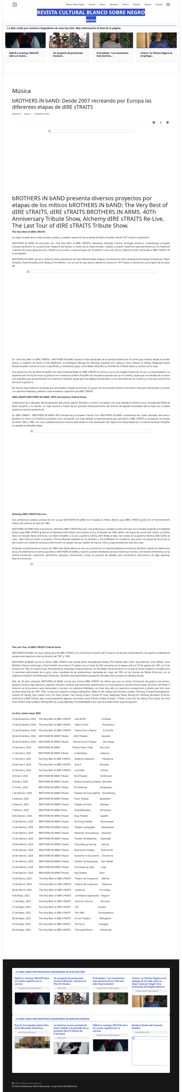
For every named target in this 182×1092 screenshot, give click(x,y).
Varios (102, 4)
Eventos (159, 4)
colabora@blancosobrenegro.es (27, 1083)
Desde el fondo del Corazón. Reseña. (147, 1027)
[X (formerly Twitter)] (160, 122)
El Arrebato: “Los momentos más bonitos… (112, 54)
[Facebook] (153, 122)
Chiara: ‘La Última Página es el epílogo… (156, 54)
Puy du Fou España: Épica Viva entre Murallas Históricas (32, 1027)
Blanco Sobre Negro (75, 4)
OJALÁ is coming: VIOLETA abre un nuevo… (23, 54)
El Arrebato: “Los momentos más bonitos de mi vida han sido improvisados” (108, 981)
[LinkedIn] (167, 122)
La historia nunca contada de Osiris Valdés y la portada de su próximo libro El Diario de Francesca (71, 1029)
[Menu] (168, 4)
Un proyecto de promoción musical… (68, 54)
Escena (92, 4)
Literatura (113, 4)
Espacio (136, 4)
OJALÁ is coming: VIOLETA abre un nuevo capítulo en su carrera (32, 981)
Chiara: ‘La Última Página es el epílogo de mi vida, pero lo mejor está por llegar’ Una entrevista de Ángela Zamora (149, 982)
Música (125, 4)
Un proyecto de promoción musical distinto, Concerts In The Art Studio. (70, 981)
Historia (147, 4)
